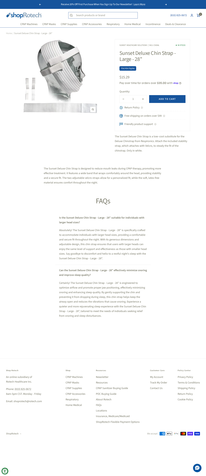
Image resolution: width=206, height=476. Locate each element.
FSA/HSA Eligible (128, 68)
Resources (102, 383)
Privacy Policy (185, 377)
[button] (197, 468)
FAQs (99, 405)
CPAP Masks (72, 383)
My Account (156, 377)
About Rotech (103, 399)
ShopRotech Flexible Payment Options (118, 422)
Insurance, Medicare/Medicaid (113, 416)
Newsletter (102, 377)
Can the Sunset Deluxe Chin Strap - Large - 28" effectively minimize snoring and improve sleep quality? (103, 272)
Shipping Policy (186, 388)
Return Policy (185, 394)
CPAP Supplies (74, 388)
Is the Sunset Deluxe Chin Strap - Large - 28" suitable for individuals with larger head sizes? (101, 220)
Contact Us (156, 388)
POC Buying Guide (106, 394)
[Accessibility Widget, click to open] (5, 471)
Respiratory (72, 399)
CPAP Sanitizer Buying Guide (112, 388)
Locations (101, 411)
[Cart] (198, 15)
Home (9, 33)
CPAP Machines (74, 377)
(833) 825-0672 (178, 15)
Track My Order (158, 383)
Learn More (139, 4)
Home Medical (74, 405)
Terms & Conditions (189, 383)
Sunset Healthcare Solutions (133, 45)
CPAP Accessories (75, 394)
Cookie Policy (185, 399)
